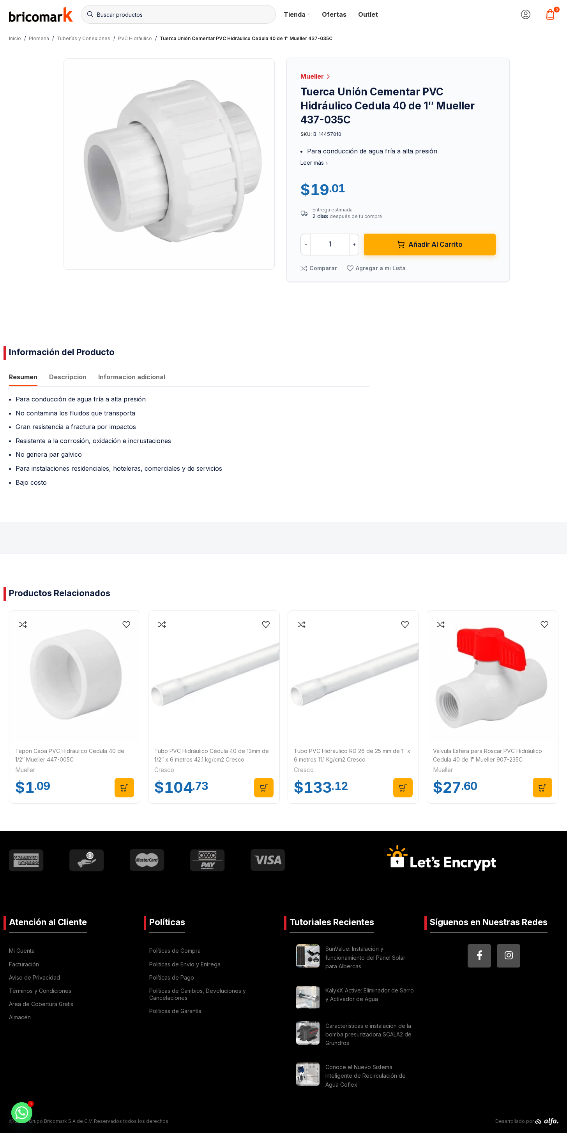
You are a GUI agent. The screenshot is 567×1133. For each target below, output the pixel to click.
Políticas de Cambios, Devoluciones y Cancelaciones (197, 994)
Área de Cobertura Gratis (41, 1004)
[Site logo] (41, 14)
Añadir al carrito (435, 244)
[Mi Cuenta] (525, 14)
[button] (124, 787)
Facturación (24, 964)
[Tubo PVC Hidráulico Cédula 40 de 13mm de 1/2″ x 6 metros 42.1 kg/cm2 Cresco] (213, 676)
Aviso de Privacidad (34, 977)
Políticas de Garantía (175, 1011)
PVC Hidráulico (135, 38)
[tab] (23, 378)
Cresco (164, 770)
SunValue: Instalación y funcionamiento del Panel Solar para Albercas (365, 957)
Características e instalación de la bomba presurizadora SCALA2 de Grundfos (368, 1034)
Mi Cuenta (22, 950)
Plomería (39, 38)
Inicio (15, 38)
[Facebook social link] (479, 956)
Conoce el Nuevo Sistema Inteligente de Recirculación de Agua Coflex (365, 1076)
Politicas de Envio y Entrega (185, 964)
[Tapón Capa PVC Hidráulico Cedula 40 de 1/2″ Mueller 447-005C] (74, 676)
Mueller (312, 76)
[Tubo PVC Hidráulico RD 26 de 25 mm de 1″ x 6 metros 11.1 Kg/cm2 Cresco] (353, 676)
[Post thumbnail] (308, 958)
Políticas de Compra (175, 950)
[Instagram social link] (508, 956)
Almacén (20, 1017)
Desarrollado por (515, 1121)
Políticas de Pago (171, 977)
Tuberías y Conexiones (83, 38)
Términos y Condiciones (40, 990)
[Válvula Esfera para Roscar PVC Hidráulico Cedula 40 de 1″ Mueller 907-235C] (492, 676)
